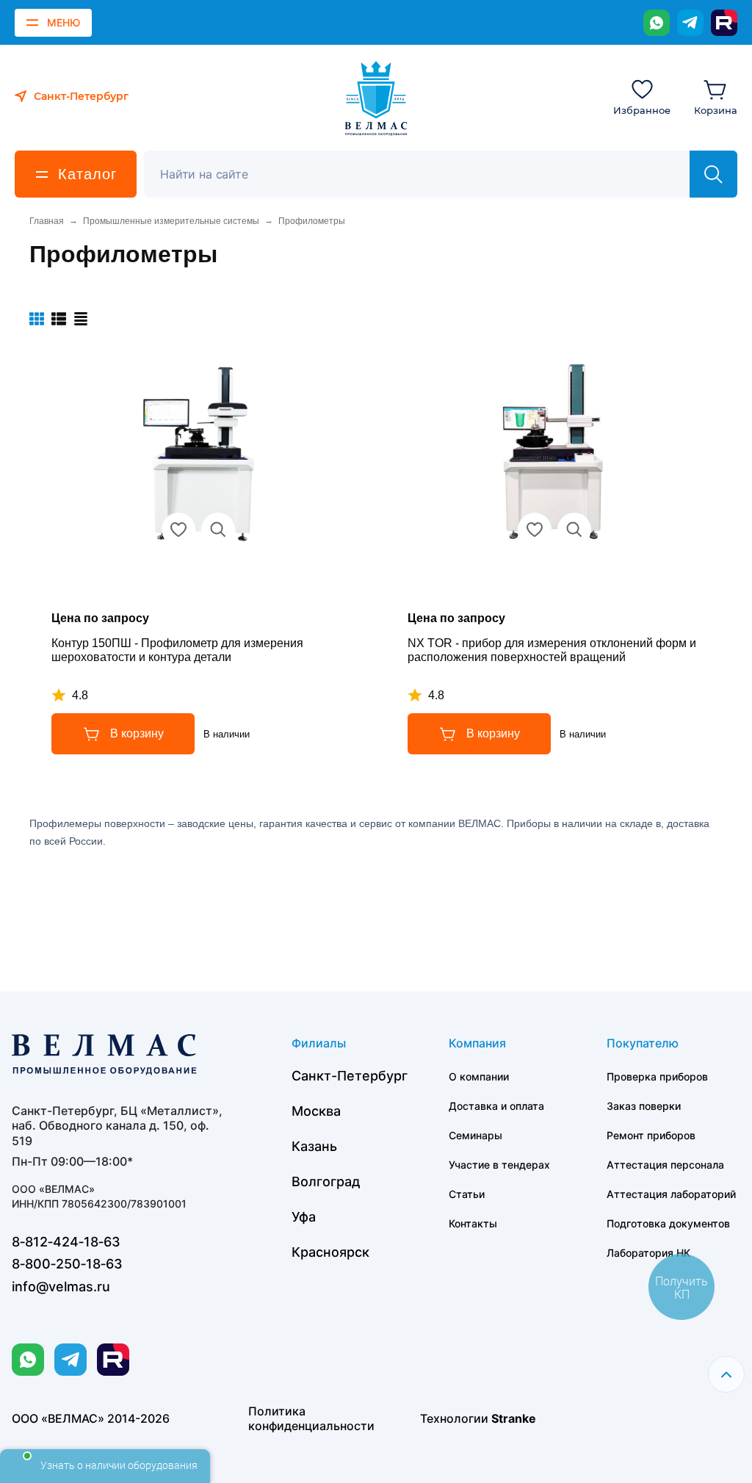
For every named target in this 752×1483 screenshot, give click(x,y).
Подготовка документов (668, 1223)
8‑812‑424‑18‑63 (66, 1241)
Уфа (304, 1216)
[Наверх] (726, 1374)
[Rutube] (724, 23)
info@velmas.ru (61, 1286)
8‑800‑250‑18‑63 (67, 1263)
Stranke (513, 1418)
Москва (316, 1111)
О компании (479, 1076)
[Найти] (713, 174)
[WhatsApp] (656, 23)
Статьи (467, 1194)
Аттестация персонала (665, 1164)
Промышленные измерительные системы (171, 221)
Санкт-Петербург (350, 1075)
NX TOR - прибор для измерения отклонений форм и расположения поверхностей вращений (552, 650)
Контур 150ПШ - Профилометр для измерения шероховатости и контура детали (177, 650)
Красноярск (330, 1252)
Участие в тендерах (499, 1164)
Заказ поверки (644, 1106)
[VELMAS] (376, 98)
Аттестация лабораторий (671, 1194)
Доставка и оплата (496, 1106)
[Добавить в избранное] (178, 529)
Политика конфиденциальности (311, 1418)
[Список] (58, 318)
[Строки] (80, 318)
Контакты (473, 1223)
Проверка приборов (657, 1076)
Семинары (475, 1135)
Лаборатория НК (648, 1252)
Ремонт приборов (651, 1135)
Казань (314, 1146)
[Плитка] (36, 318)
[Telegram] (690, 23)
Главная (46, 221)
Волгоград (326, 1181)
